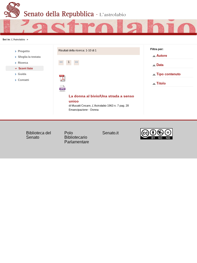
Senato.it (110, 133)
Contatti (23, 79)
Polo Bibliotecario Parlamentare (76, 137)
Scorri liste (25, 68)
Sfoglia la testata (29, 56)
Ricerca (22, 62)
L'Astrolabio (18, 39)
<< (61, 61)
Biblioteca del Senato (38, 135)
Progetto (23, 51)
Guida (21, 74)
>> (76, 61)
